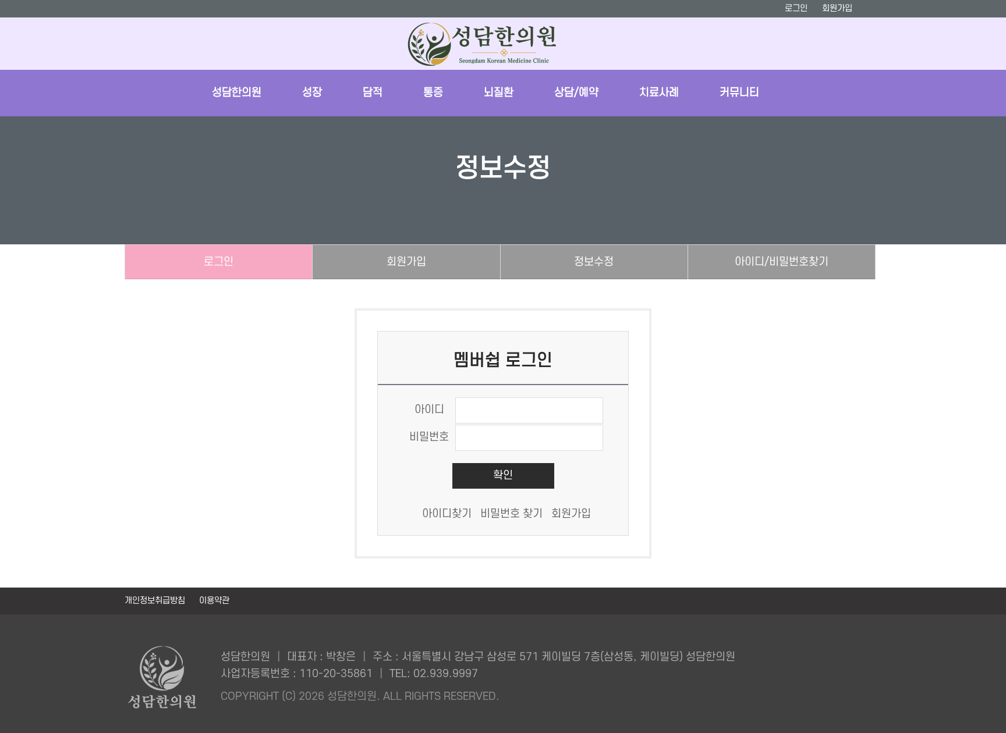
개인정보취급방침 (156, 601)
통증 (433, 93)
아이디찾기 (447, 514)
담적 (372, 93)
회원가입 (837, 8)
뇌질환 (498, 93)
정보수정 (594, 262)
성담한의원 (236, 93)
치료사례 (659, 93)
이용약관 (214, 601)
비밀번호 (429, 437)
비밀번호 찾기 (511, 514)
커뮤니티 (739, 93)
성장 (312, 93)
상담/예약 (576, 93)
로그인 (796, 8)
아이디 (429, 410)
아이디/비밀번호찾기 (781, 262)
